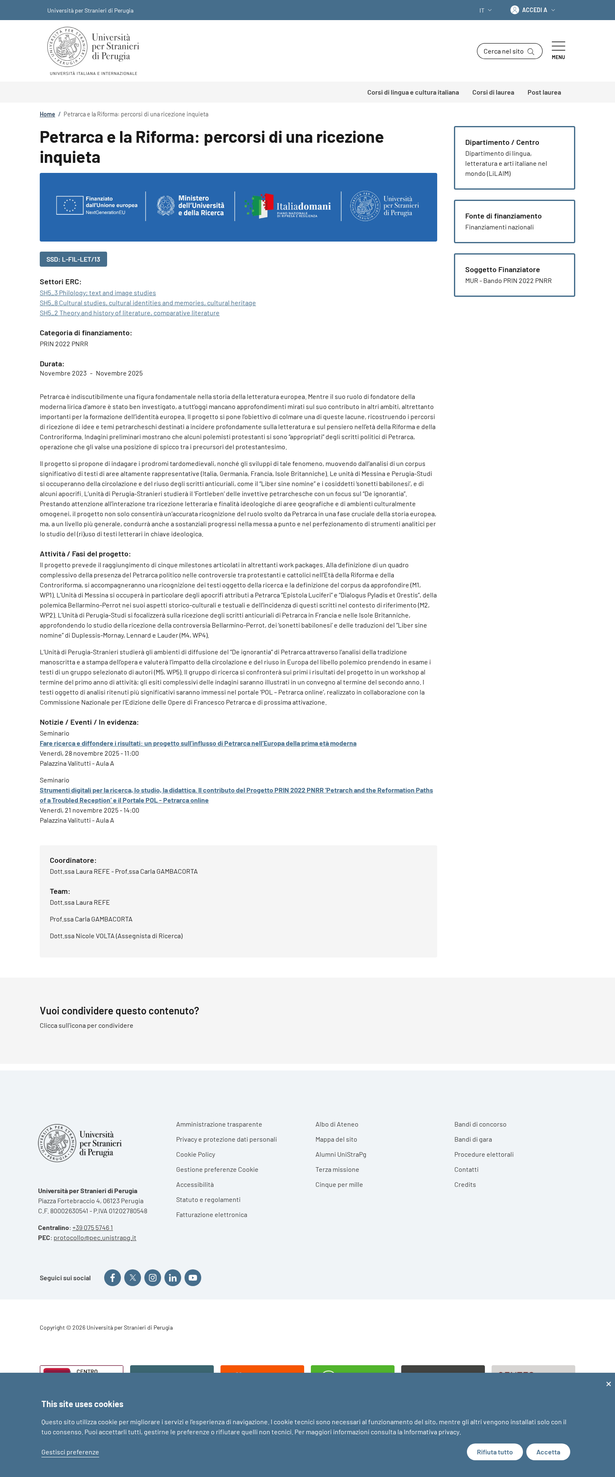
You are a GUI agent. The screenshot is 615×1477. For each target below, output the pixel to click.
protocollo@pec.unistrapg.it (95, 1237)
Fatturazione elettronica (211, 1214)
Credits (465, 1184)
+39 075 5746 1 (92, 1227)
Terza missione (337, 1169)
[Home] (96, 51)
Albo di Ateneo (337, 1124)
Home (47, 114)
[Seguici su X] (132, 1277)
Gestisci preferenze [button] (70, 1452)
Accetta (548, 1452)
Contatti (466, 1169)
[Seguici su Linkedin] (172, 1277)
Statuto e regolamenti (208, 1199)
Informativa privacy (431, 1432)
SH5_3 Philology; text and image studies (98, 292)
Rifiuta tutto (495, 1452)
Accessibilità (195, 1184)
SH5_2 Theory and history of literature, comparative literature (130, 312)
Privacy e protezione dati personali (226, 1139)
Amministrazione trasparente (219, 1124)
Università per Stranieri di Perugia (90, 10)
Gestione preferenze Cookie (217, 1169)
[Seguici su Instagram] (152, 1277)
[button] (486, 10)
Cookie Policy (195, 1154)
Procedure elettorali (484, 1154)
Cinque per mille (339, 1184)
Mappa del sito (336, 1139)
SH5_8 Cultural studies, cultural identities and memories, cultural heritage (148, 302)
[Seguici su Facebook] (112, 1277)
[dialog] (307, 1425)
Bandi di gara (473, 1139)
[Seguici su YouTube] (192, 1277)
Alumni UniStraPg (340, 1154)
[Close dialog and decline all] (608, 1378)
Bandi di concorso (480, 1124)
